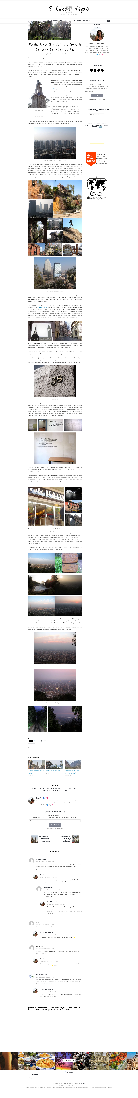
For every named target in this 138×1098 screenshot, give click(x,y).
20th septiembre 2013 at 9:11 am (47, 935)
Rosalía (38, 798)
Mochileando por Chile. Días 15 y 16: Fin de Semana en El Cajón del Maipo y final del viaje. (73, 772)
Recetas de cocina (56, 21)
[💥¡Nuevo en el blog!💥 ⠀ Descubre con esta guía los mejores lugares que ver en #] (100, 1061)
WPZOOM (83, 1083)
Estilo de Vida (77, 21)
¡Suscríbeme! (55, 825)
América (62, 54)
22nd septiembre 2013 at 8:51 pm (47, 991)
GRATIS (69, 788)
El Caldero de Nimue (46, 875)
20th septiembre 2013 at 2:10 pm (47, 961)
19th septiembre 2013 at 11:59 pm (51, 889)
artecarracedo (41, 859)
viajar (65, 790)
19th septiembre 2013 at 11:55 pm (47, 877)
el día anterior (43, 307)
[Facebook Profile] (43, 798)
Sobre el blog (87, 21)
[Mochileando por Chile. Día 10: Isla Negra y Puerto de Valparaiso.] (54, 764)
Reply (53, 861)
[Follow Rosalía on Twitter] (45, 798)
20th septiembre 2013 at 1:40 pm (43, 948)
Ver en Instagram (69, 1060)
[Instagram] (47, 798)
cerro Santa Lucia (55, 788)
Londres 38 (75, 788)
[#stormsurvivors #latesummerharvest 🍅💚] (118, 1061)
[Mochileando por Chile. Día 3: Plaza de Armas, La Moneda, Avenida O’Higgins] (34, 839)
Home (47, 21)
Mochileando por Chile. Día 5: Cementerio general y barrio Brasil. (64, 839)
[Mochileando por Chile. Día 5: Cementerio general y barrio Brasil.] (75, 839)
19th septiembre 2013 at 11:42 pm (43, 861)
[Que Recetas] (69, 1072)
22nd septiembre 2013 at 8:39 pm (43, 977)
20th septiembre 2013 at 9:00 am (54, 904)
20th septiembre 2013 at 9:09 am (43, 924)
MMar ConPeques (42, 974)
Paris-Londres (46, 790)
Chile (66, 54)
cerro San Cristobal (44, 788)
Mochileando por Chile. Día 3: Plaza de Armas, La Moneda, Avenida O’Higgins (36, 772)
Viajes (67, 21)
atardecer (34, 788)
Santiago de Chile (57, 790)
